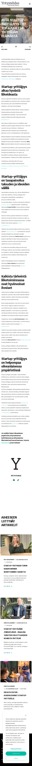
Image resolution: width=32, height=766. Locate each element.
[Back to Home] (10, 4)
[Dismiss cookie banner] (25, 715)
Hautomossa (4, 405)
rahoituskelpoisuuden (11, 231)
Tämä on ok (16, 753)
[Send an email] (14, 480)
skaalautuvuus (5, 119)
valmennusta (24, 403)
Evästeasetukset (16, 749)
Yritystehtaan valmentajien (8, 79)
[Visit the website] (18, 480)
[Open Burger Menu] (30, 3)
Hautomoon (15, 423)
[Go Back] (16, 47)
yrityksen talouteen (6, 204)
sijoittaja (23, 266)
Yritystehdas (5, 15)
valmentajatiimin (5, 412)
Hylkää (16, 758)
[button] (29, 763)
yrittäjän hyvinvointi (26, 340)
